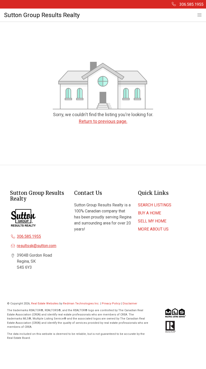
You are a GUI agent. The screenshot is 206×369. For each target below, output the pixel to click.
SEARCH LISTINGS (154, 205)
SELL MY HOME (152, 221)
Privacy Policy (111, 303)
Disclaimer (130, 303)
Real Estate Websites (45, 303)
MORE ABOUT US (153, 229)
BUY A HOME (149, 213)
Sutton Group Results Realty (42, 15)
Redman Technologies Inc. (81, 303)
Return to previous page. (103, 121)
